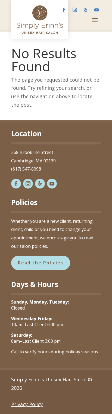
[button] (64, 9)
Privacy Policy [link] (27, 404)
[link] (40, 19)
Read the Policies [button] (40, 263)
